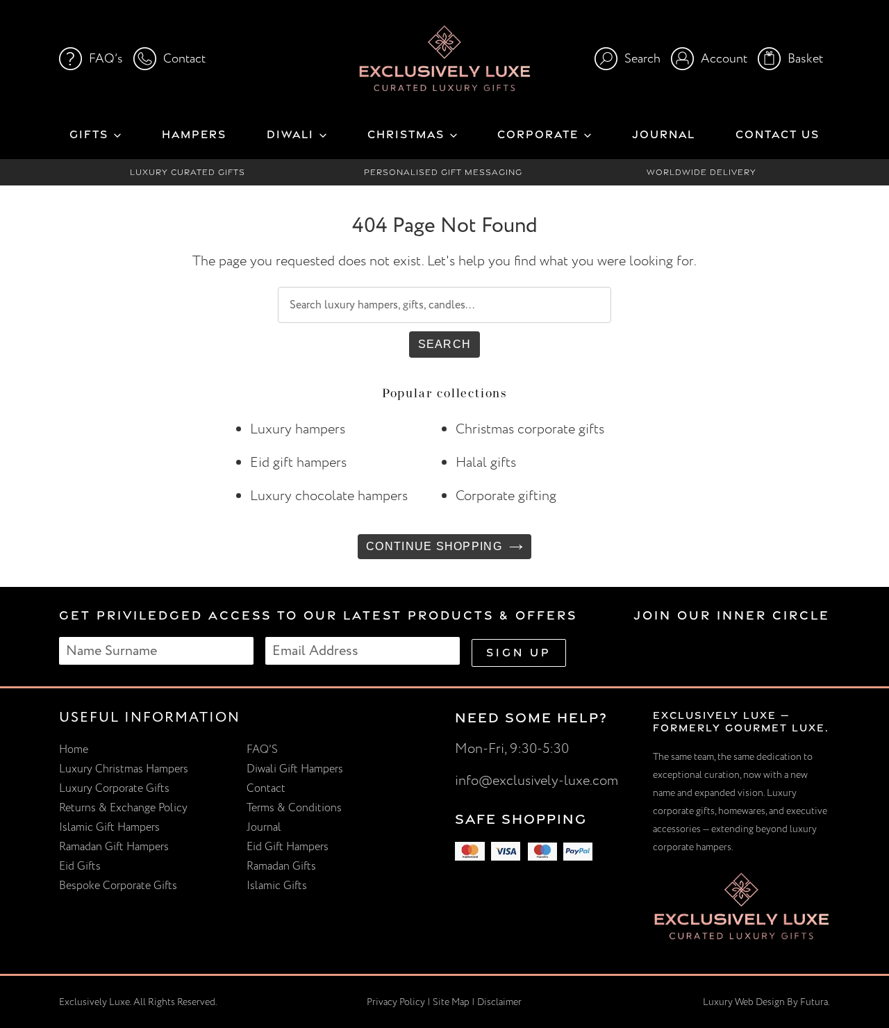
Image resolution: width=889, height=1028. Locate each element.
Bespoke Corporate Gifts (118, 885)
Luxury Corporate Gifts (114, 788)
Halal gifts (486, 462)
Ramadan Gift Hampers (114, 846)
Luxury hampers (297, 429)
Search (445, 344)
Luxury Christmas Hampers (123, 769)
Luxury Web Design (744, 1002)
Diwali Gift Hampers (295, 769)
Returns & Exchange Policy (123, 807)
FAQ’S (262, 749)
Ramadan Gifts (281, 866)
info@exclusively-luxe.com (536, 780)
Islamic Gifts (277, 885)
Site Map (451, 1002)
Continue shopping (434, 546)
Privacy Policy (396, 1002)
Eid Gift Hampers (288, 846)
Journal (264, 827)
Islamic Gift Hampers (109, 827)
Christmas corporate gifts (530, 429)
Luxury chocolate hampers (329, 495)
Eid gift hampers (298, 462)
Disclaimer (499, 1002)
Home (73, 749)
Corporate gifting (506, 495)
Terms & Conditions (294, 807)
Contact (266, 788)
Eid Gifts (80, 866)
